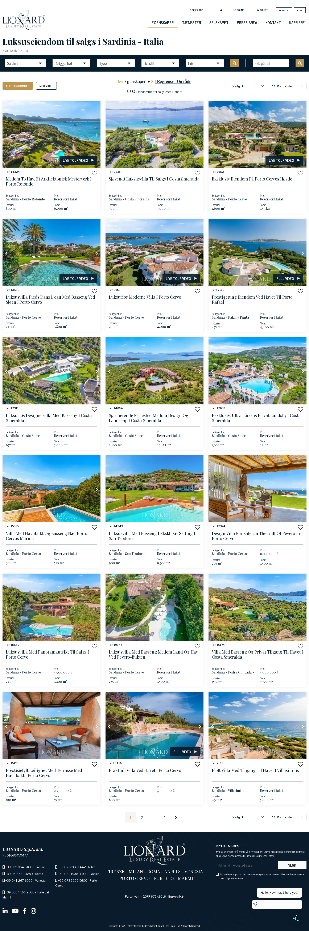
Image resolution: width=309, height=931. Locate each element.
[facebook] (25, 910)
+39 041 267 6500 (19, 880)
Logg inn (239, 10)
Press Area (247, 22)
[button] (94, 172)
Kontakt (273, 22)
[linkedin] (5, 910)
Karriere (297, 22)
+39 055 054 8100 (19, 867)
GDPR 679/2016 (155, 896)
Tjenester (191, 22)
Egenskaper (163, 22)
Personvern (133, 896)
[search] (221, 9)
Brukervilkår (176, 896)
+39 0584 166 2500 (20, 892)
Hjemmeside (10, 50)
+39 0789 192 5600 (72, 880)
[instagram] (33, 910)
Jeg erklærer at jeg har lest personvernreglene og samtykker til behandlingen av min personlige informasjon (262, 876)
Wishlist (262, 10)
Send (292, 865)
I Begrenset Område (173, 81)
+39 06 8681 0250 (19, 873)
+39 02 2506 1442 (72, 867)
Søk (27, 50)
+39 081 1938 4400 (72, 873)
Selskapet (218, 22)
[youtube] (15, 910)
